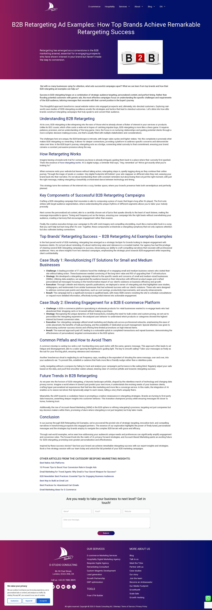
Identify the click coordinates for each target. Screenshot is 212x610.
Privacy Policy (141, 606)
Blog (150, 6)
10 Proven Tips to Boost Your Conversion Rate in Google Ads (68, 467)
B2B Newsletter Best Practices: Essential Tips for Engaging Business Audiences (77, 476)
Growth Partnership (96, 578)
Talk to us (134, 559)
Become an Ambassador (141, 582)
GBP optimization (95, 582)
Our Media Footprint (139, 586)
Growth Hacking (137, 597)
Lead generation (94, 574)
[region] (28, 594)
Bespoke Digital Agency (98, 563)
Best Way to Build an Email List (54, 480)
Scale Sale (134, 593)
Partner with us (136, 567)
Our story (134, 574)
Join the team (136, 578)
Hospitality (110, 6)
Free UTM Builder (95, 595)
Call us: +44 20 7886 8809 (63, 580)
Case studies (135, 570)
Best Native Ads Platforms (52, 463)
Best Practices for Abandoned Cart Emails (59, 485)
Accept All (43, 601)
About (137, 6)
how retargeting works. (70, 162)
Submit (106, 533)
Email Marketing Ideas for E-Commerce (58, 489)
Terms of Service (128, 606)
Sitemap (117, 606)
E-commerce (94, 6)
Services (123, 6)
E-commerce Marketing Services (102, 555)
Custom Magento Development (101, 570)
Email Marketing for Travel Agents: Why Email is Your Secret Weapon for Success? (78, 471)
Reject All (29, 601)
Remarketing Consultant (98, 567)
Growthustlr (135, 589)
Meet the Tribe (136, 563)
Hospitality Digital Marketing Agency (103, 559)
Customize (14, 601)
